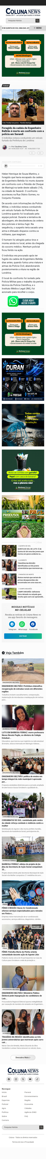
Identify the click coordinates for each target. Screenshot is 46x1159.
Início (4, 1092)
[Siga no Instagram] (16, 1079)
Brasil (4, 1096)
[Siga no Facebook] (8, 1079)
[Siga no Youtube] (30, 1079)
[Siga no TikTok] (37, 1079)
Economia (29, 1104)
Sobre (4, 1116)
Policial (5, 1104)
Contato (5, 1120)
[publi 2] (23, 425)
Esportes (6, 1100)
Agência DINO (31, 1112)
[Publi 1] (23, 55)
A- (32, 153)
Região (28, 1100)
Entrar (23, 636)
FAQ (26, 1116)
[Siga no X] (23, 1079)
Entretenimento (31, 1096)
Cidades (28, 1108)
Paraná (28, 1092)
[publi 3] (23, 334)
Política (5, 1112)
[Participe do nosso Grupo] (23, 302)
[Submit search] (37, 21)
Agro (4, 1108)
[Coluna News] (23, 11)
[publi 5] (23, 516)
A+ (40, 153)
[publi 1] (23, 471)
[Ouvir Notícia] (6, 166)
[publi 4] (23, 379)
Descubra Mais (22, 1057)
